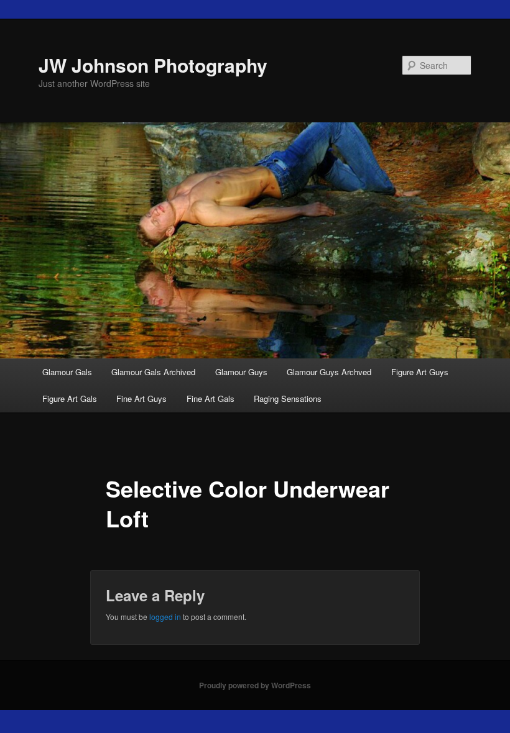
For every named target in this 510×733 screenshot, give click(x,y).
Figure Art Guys (419, 372)
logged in (165, 616)
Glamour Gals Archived (153, 372)
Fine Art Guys (141, 398)
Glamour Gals (67, 372)
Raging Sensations (288, 398)
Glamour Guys (241, 372)
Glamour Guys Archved (329, 372)
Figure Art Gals (69, 398)
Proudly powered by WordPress (255, 685)
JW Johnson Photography (153, 65)
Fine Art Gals (210, 398)
